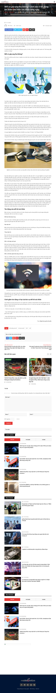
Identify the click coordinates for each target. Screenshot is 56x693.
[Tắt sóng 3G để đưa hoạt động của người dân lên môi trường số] (12, 538)
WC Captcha (7, 419)
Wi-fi (27, 328)
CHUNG (43, 439)
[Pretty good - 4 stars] (8, 393)
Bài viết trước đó (8, 345)
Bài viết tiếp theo (47, 345)
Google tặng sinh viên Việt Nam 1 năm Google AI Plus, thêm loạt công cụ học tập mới (14, 379)
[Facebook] (7, 338)
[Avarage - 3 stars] (7, 393)
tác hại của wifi (21, 328)
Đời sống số (11, 12)
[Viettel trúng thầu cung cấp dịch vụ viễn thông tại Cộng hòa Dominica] (11, 474)
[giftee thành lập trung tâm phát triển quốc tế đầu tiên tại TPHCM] (12, 522)
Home (6, 12)
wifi (30, 328)
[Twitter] (10, 338)
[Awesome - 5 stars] (9, 393)
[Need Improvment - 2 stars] (6, 393)
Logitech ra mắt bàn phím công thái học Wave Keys (35, 549)
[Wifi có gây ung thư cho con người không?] (28, 80)
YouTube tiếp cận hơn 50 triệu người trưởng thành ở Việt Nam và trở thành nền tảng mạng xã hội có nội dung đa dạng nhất (36, 566)
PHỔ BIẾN (28, 439)
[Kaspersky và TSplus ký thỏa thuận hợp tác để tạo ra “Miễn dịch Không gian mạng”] (12, 507)
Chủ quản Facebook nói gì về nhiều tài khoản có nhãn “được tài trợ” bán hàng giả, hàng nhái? (40, 348)
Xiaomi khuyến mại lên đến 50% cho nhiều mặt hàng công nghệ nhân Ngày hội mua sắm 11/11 (14, 348)
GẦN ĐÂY (12, 439)
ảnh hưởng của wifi (13, 328)
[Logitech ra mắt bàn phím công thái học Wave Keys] (12, 553)
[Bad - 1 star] (4, 393)
